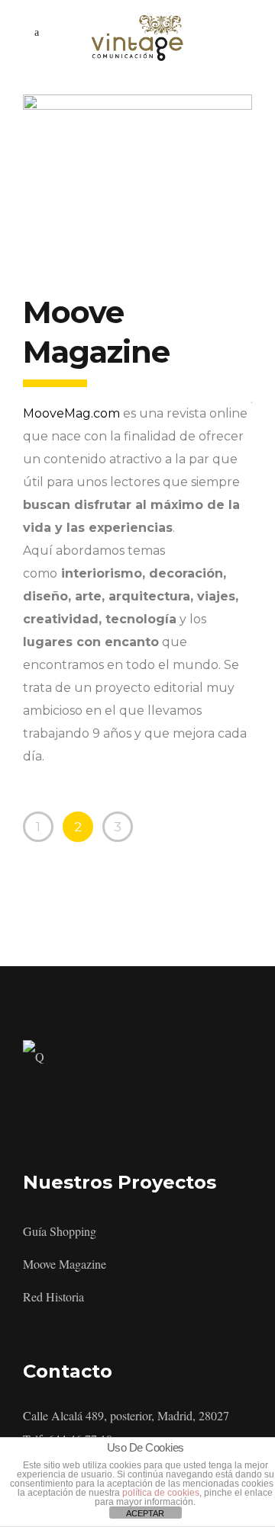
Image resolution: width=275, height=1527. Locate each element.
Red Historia (53, 1297)
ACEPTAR (145, 1513)
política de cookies (160, 1492)
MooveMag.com (71, 413)
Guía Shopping (59, 1231)
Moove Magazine (64, 1264)
